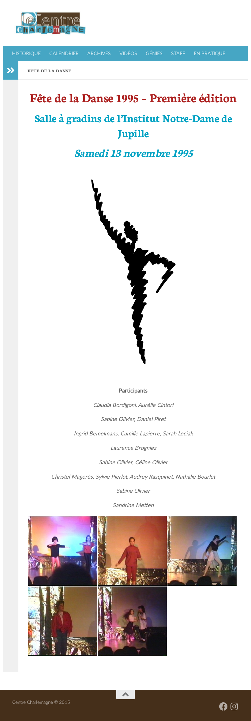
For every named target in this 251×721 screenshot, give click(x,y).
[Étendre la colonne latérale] (10, 70)
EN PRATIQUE (209, 53)
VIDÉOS (128, 53)
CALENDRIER (64, 53)
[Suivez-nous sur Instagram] (234, 706)
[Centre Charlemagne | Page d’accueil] (50, 23)
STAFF (178, 53)
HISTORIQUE (26, 53)
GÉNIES (154, 53)
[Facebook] (223, 706)
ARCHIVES (99, 53)
